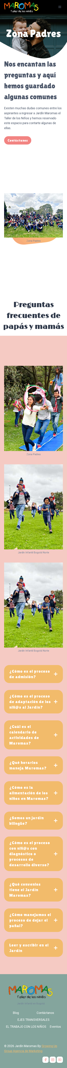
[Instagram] (53, 1060)
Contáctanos (45, 1013)
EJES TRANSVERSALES (33, 1019)
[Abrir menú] (60, 7)
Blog (16, 1013)
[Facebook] (45, 1060)
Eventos (55, 1026)
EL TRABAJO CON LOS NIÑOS (26, 1026)
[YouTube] (60, 1060)
